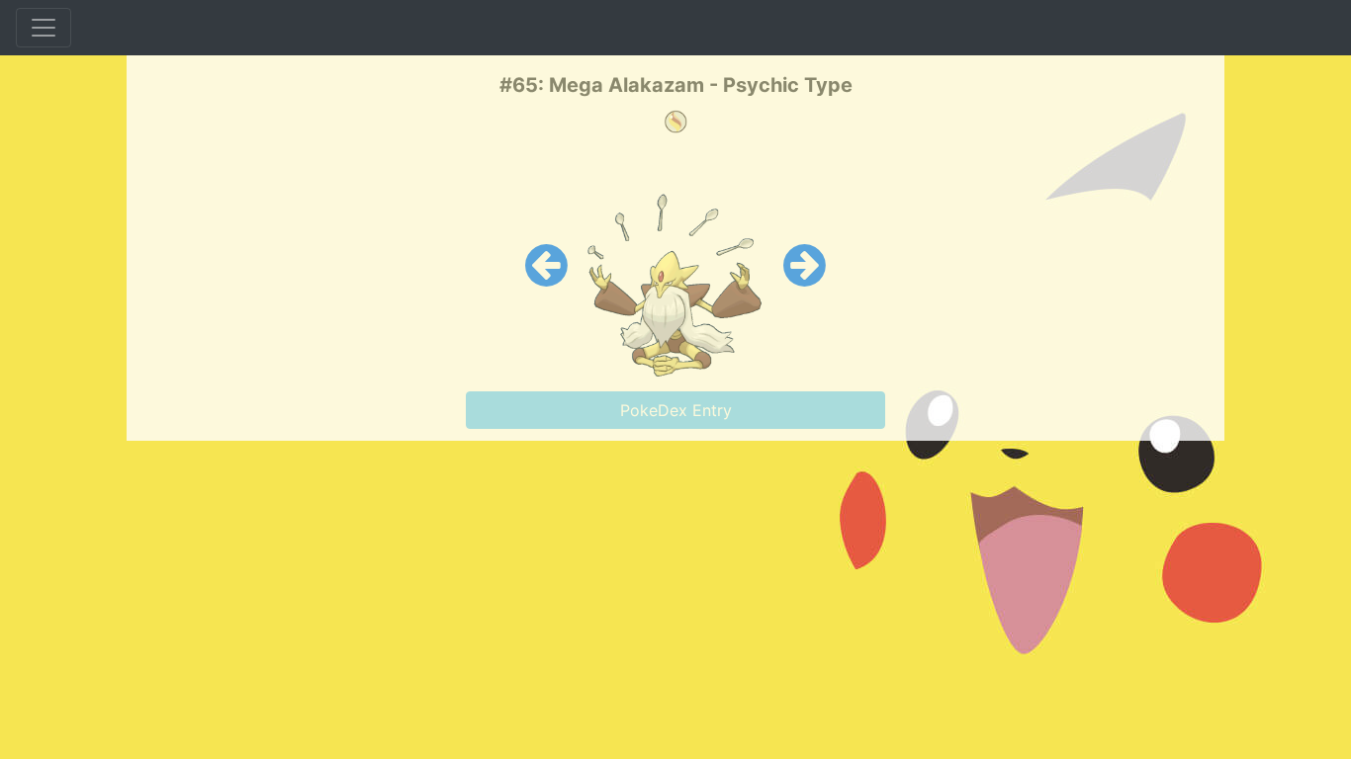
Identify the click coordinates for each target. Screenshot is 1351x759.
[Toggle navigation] (43, 27)
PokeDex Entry (676, 410)
